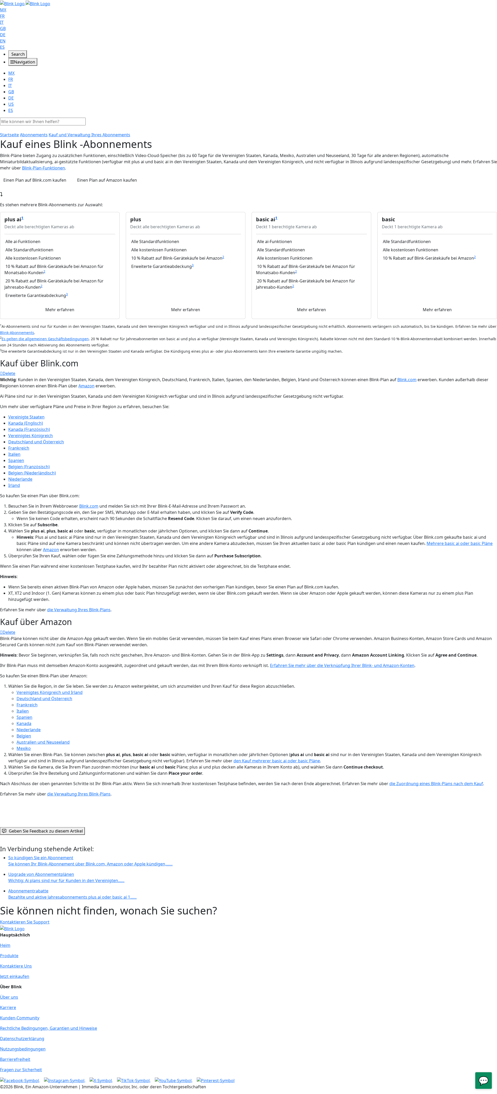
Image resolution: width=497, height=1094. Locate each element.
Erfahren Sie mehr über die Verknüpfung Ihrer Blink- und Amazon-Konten (342, 665)
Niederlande (20, 479)
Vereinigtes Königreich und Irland (50, 692)
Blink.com (406, 379)
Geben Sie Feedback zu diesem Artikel (46, 831)
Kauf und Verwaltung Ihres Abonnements (89, 135)
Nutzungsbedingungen (23, 1049)
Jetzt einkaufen (14, 976)
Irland (14, 485)
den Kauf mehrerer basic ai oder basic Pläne (276, 761)
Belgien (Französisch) (29, 467)
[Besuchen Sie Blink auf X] (101, 1080)
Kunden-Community (19, 1018)
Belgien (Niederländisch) (32, 473)
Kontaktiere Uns (16, 966)
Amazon (86, 386)
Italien (14, 454)
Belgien (24, 736)
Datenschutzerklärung (22, 1038)
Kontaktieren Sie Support (24, 922)
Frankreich (18, 448)
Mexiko (24, 748)
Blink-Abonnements (17, 332)
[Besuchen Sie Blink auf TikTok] (134, 1080)
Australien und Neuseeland (43, 742)
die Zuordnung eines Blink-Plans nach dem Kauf (436, 783)
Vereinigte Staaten (26, 417)
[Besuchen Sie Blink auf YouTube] (174, 1080)
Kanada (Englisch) (25, 423)
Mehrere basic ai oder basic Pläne (460, 543)
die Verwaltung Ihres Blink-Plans (79, 610)
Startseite (9, 135)
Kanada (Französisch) (29, 429)
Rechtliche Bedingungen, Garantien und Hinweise (48, 1028)
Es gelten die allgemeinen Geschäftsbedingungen (45, 338)
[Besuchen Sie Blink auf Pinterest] (216, 1080)
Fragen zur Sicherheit (21, 1069)
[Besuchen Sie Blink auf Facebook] (20, 1080)
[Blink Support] (25, 3)
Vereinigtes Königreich (30, 435)
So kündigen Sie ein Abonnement (90, 861)
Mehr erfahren (59, 309)
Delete (9, 373)
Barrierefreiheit (15, 1059)
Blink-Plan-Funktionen (43, 168)
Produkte (9, 955)
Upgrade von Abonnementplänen (66, 877)
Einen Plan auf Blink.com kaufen (34, 180)
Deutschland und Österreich (36, 442)
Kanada (24, 723)
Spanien (16, 460)
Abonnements (34, 135)
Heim (5, 945)
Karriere (8, 1007)
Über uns (9, 997)
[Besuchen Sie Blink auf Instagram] (64, 1080)
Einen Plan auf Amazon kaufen (107, 180)
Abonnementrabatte (72, 894)
